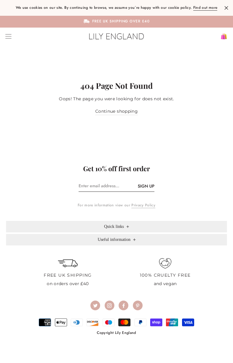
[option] (116, 21)
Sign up (146, 186)
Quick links (114, 226)
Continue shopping (116, 111)
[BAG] (221, 36)
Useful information (115, 239)
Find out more (205, 7)
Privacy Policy (143, 205)
